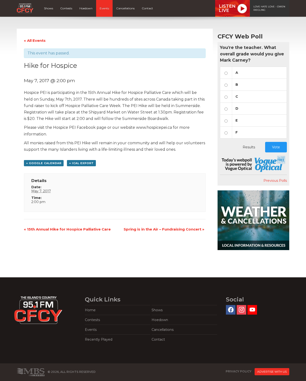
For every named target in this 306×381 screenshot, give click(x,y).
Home (90, 310)
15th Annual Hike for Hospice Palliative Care (67, 229)
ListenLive (227, 8)
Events (104, 8)
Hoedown (86, 8)
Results (249, 147)
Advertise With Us (272, 371)
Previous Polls (275, 180)
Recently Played (98, 339)
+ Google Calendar (43, 163)
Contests (66, 8)
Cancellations (125, 8)
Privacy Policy (238, 371)
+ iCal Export (81, 163)
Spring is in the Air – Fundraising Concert (164, 229)
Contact (147, 8)
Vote (276, 147)
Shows (48, 8)
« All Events (35, 40)
